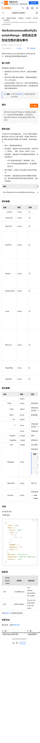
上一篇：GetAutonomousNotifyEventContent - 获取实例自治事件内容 (14, 632)
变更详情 (16, 625)
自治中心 (21, 94)
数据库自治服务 (11, 18)
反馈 (23, 643)
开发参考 (21, 18)
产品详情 (19, 48)
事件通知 (6, 20)
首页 (3, 18)
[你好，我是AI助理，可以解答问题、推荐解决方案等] (27, 8)
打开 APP (33, 3)
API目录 (35, 18)
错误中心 (8, 613)
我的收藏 (32, 48)
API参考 (28, 18)
